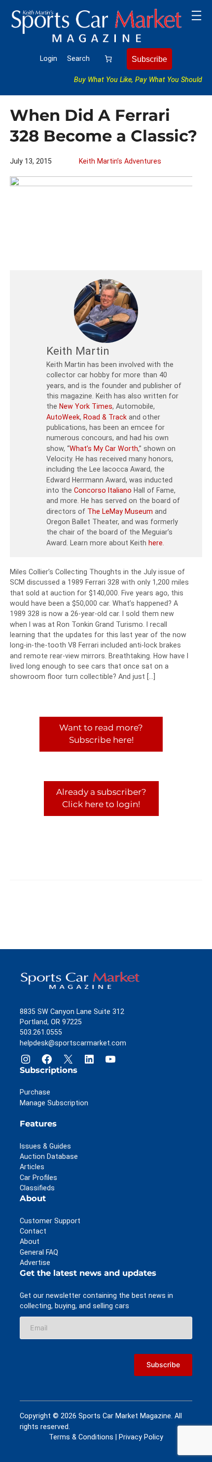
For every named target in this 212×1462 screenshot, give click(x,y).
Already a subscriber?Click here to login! (101, 798)
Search (78, 58)
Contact (33, 1231)
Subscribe (149, 59)
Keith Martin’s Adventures (120, 161)
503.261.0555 (41, 1032)
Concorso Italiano (103, 490)
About (29, 1241)
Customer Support (50, 1221)
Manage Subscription (54, 1103)
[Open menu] (196, 15)
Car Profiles (38, 1177)
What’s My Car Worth (104, 448)
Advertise (35, 1262)
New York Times (85, 406)
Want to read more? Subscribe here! (101, 734)
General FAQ (39, 1252)
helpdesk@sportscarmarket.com (73, 1043)
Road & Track (105, 417)
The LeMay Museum (120, 511)
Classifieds (37, 1188)
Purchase (35, 1092)
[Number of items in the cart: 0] (108, 59)
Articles (32, 1167)
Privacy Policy (141, 1437)
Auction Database (49, 1156)
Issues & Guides (45, 1146)
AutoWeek (63, 417)
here (155, 543)
